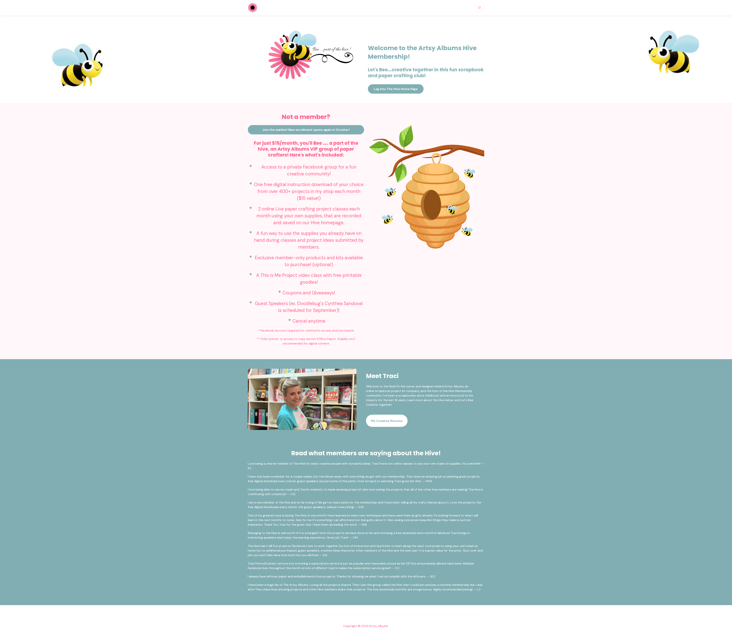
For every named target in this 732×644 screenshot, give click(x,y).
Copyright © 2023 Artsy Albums (366, 626)
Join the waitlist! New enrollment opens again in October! (306, 130)
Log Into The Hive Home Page (396, 89)
